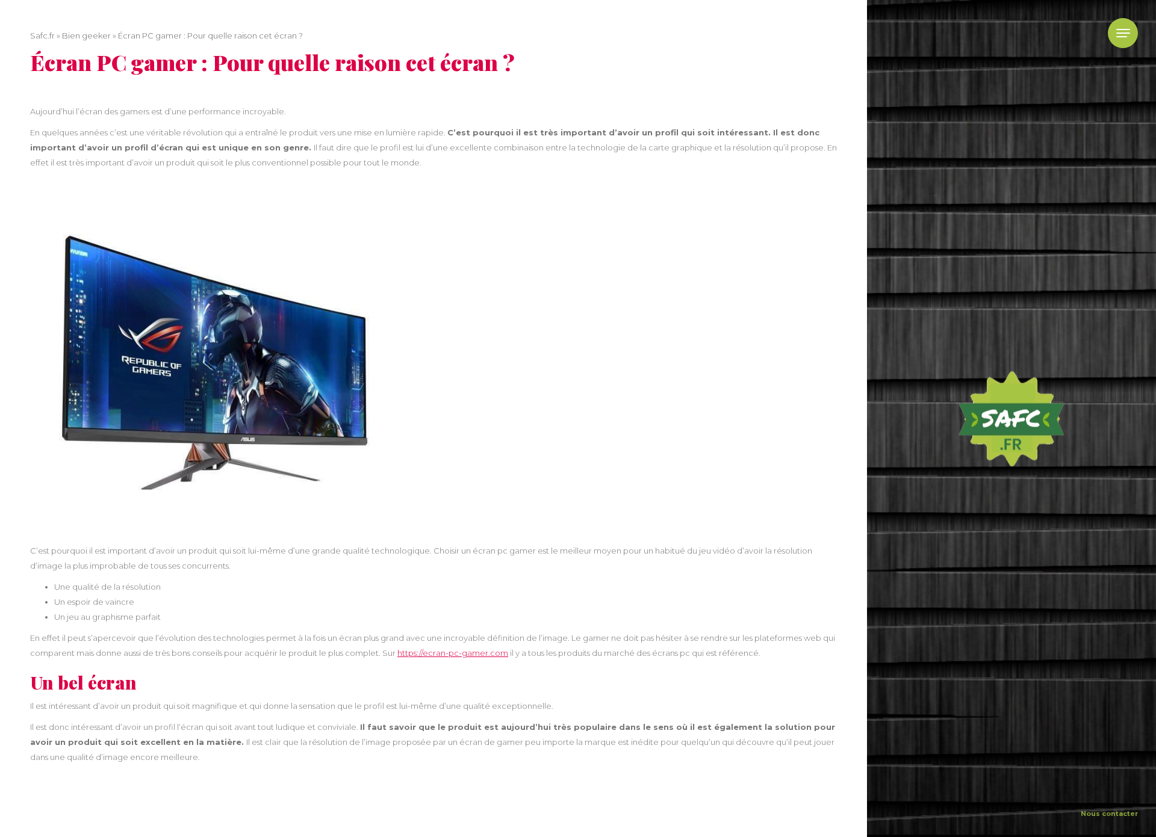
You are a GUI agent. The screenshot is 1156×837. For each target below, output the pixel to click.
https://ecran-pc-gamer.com (452, 653)
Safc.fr (42, 35)
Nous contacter (1109, 813)
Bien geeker (86, 35)
